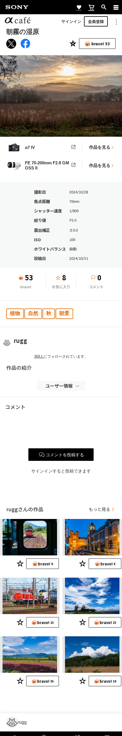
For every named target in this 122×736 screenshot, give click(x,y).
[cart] (91, 7)
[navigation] (116, 7)
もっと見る (99, 509)
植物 (15, 313)
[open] (104, 7)
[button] (61, 386)
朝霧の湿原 (22, 31)
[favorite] (79, 7)
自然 (33, 313)
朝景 (64, 313)
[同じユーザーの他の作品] (30, 537)
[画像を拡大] (61, 96)
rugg (20, 340)
